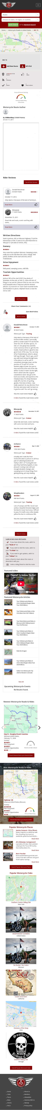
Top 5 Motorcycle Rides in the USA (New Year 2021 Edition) (26, 612)
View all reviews (21, 534)
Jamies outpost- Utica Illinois (26, 830)
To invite (7, 564)
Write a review (21, 316)
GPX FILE (29, 66)
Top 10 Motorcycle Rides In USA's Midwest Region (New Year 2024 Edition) (25, 643)
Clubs (8, 1094)
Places (9, 1097)
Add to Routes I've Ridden (8, 542)
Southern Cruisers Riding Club (21, 902)
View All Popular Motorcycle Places (21, 867)
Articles (9, 1103)
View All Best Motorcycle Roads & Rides (21, 819)
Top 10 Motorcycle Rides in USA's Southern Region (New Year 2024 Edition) (25, 633)
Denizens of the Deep (21, 1028)
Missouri (9, 73)
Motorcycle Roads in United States (19, 30)
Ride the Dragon (22, 651)
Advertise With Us (29, 1100)
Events (9, 1091)
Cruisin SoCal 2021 (21, 997)
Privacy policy (28, 1105)
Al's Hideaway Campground (25, 842)
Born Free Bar (21, 854)
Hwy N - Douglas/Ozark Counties (16, 734)
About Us (27, 1091)
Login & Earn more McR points (16, 539)
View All (21, 682)
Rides (8, 1100)
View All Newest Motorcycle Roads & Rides (21, 755)
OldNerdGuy (9, 118)
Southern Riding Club (21, 1059)
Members (27, 1094)
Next (39, 727)
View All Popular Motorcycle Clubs (21, 1068)
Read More (8, 205)
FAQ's (9, 1105)
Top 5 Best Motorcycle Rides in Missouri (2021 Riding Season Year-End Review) (26, 623)
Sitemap (26, 1103)
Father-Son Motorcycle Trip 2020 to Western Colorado (25, 672)
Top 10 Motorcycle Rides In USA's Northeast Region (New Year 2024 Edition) (26, 603)
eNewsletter (27, 1097)
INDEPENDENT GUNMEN (21, 934)
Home (4, 30)
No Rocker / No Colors (21, 965)
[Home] (9, 2)
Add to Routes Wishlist (8, 547)
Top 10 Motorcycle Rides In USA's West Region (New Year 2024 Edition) (26, 663)
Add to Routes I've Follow (8, 553)
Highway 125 (8, 800)
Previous (2, 727)
